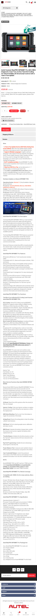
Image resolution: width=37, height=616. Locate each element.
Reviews (5, 139)
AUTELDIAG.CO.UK (24, 601)
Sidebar (6, 21)
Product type (5, 83)
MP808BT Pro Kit (17, 103)
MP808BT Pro (6, 103)
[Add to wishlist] (28, 111)
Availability (5, 81)
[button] (5, 78)
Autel (8, 86)
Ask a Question (8, 120)
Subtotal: (4, 106)
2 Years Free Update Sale (16, 124)
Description (6, 129)
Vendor (3, 86)
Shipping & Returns (8, 134)
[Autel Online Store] (18, 606)
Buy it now (23, 110)
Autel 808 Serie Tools (29, 124)
